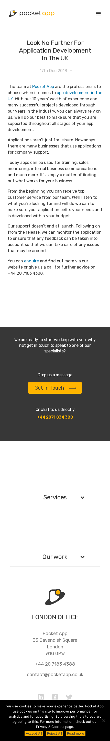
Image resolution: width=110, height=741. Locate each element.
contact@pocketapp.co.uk (55, 674)
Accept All (34, 733)
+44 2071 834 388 (55, 417)
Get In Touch (49, 388)
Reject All (54, 733)
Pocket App (43, 86)
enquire (31, 261)
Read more (75, 733)
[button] (98, 13)
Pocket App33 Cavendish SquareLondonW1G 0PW (55, 643)
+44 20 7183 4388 (55, 664)
